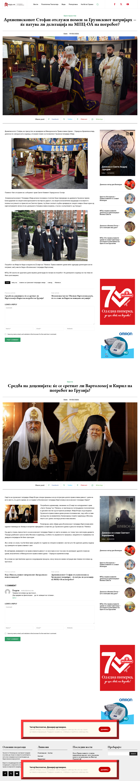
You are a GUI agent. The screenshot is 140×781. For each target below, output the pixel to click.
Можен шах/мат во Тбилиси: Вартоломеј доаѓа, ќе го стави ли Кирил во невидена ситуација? (72, 297)
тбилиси (58, 282)
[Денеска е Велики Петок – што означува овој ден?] (130, 226)
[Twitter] (121, 4)
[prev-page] (127, 133)
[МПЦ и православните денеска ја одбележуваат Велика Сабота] (130, 212)
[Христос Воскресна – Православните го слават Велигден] (130, 198)
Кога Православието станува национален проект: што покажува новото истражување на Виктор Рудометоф (86, 756)
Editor (103, 173)
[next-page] (131, 133)
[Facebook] (114, 4)
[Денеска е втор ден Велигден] (130, 184)
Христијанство (70, 16)
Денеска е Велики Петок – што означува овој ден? (110, 226)
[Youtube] (127, 4)
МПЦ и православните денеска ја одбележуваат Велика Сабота (109, 212)
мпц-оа (14, 282)
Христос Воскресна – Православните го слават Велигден (109, 198)
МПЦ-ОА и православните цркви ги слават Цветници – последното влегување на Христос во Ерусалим (110, 240)
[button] (97, 4)
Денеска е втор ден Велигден (111, 184)
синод (50, 282)
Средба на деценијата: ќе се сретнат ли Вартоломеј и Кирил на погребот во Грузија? (24, 297)
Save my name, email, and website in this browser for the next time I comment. (32, 334)
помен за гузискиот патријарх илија (32, 282)
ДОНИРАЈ (104, 770)
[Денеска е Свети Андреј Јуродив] (117, 153)
